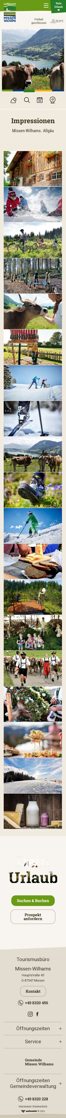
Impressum (25, 1106)
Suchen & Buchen (33, 900)
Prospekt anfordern (33, 916)
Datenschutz (40, 1106)
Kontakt (33, 991)
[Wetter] (14, 100)
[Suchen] (27, 100)
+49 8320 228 (36, 1098)
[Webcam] (52, 100)
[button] (7, 90)
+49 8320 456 (36, 1002)
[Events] (40, 100)
